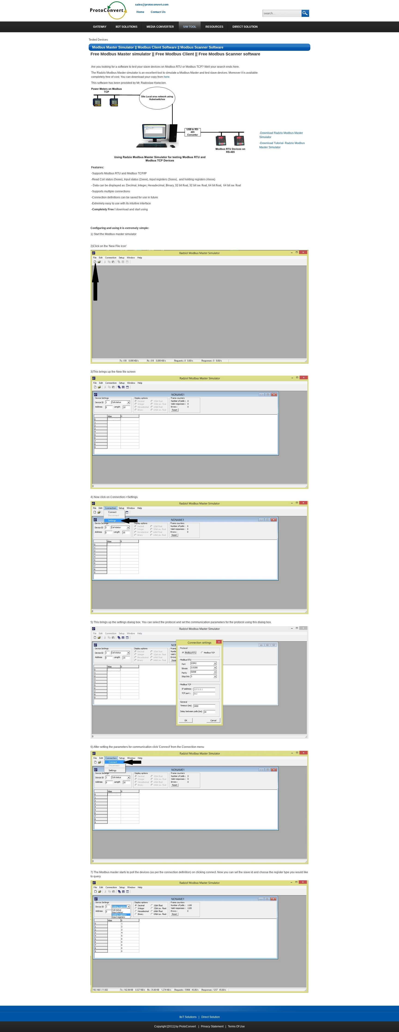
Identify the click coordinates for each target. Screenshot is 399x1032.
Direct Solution (210, 1017)
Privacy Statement (212, 1026)
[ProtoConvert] (109, 19)
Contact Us (158, 12)
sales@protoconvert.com (152, 4)
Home (140, 12)
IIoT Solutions (187, 1017)
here (166, 76)
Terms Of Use (236, 1026)
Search (305, 13)
